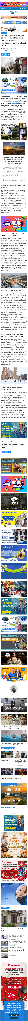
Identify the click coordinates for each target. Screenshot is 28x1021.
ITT (13, 1012)
